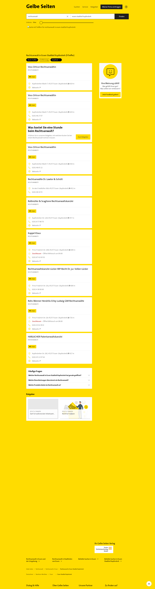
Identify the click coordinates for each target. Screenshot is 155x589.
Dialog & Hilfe (32, 585)
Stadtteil (55, 60)
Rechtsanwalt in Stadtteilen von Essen (62, 560)
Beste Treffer (32, 60)
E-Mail (33, 77)
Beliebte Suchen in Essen (87, 559)
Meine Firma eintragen (111, 7)
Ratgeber (94, 7)
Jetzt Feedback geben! (110, 94)
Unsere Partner (85, 585)
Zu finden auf (111, 585)
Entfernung (44, 60)
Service (85, 7)
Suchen (77, 7)
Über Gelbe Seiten (61, 585)
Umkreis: (31, 22)
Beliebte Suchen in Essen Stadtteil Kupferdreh (113, 560)
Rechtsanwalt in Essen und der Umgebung (35, 560)
